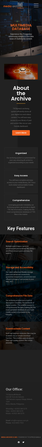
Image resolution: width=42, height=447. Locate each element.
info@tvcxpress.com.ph (19, 420)
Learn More (21, 132)
